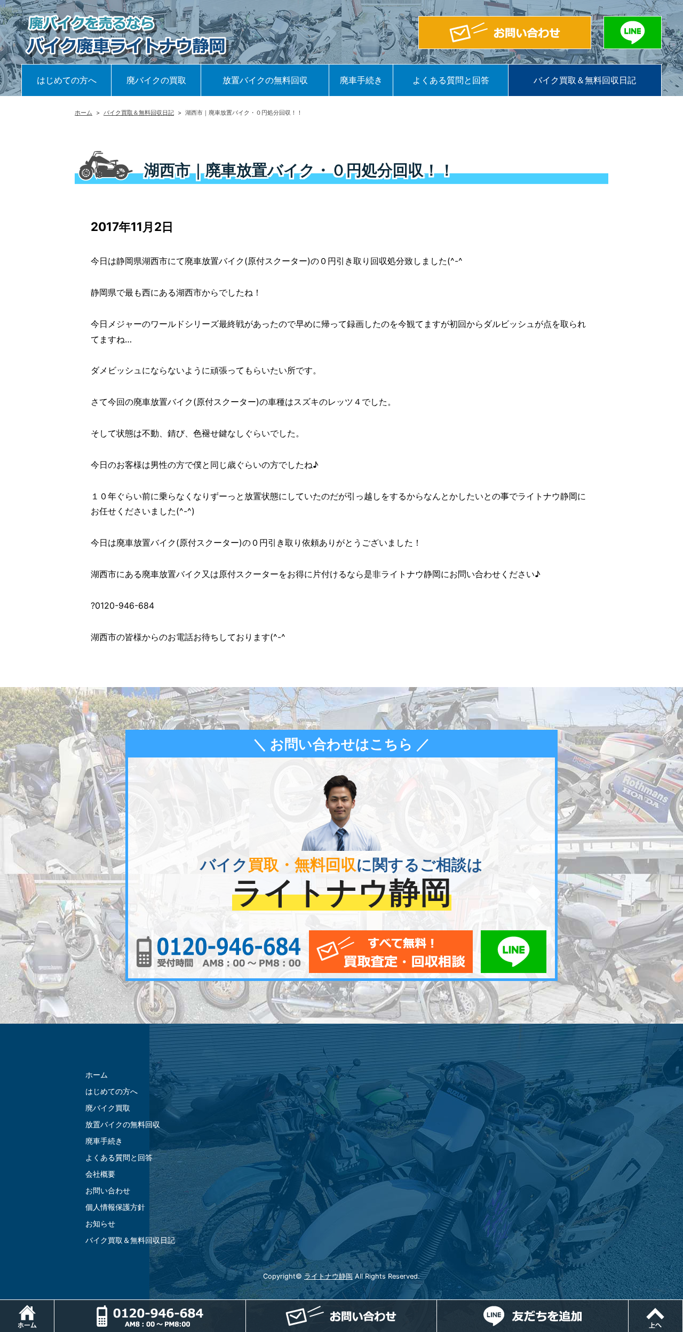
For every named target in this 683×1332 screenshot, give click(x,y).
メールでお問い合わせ (391, 951)
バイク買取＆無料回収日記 (585, 80)
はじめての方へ (67, 80)
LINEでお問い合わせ (513, 951)
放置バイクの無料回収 (265, 80)
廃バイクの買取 (156, 80)
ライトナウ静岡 (328, 1276)
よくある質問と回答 (450, 80)
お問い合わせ (107, 1190)
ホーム (83, 112)
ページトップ (682, 1305)
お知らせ (100, 1223)
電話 (149, 1316)
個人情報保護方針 (115, 1206)
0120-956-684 (218, 951)
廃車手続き (361, 80)
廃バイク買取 (107, 1107)
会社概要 (100, 1173)
